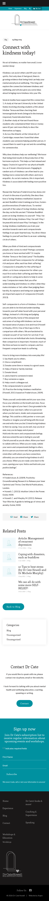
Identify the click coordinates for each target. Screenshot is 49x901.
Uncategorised (14, 639)
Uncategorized (14, 635)
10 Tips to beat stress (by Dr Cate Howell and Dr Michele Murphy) (32, 570)
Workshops (7, 842)
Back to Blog (13, 606)
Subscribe (12, 774)
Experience (18, 9)
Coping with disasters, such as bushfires (31, 555)
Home (10, 9)
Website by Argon (36, 896)
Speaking (30, 822)
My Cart (38, 9)
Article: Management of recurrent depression (31, 541)
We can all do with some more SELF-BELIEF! (29, 585)
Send (15, 517)
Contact (24, 703)
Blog (25, 9)
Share (25, 517)
